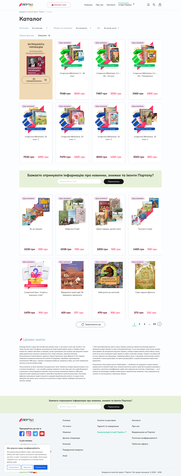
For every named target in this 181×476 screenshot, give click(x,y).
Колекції (66, 444)
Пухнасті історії (145, 229)
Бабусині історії (72, 229)
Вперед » (159, 324)
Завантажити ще (93, 324)
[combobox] (40, 27)
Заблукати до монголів (108, 292)
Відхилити (27, 467)
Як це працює (36, 229)
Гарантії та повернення (108, 426)
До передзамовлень (34, 80)
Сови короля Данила (145, 292)
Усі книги (67, 426)
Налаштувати (14, 467)
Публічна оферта (140, 444)
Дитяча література (71, 438)
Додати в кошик (73, 98)
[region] (27, 458)
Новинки (88, 5)
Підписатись (114, 181)
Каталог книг (60, 5)
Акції (65, 455)
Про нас (99, 5)
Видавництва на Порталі (143, 432)
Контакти (111, 5)
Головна (66, 420)
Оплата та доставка (106, 420)
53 (154, 324)
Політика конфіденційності (144, 438)
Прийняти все (40, 467)
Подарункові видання (73, 450)
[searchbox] (42, 28)
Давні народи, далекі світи (108, 229)
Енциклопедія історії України (110, 432)
